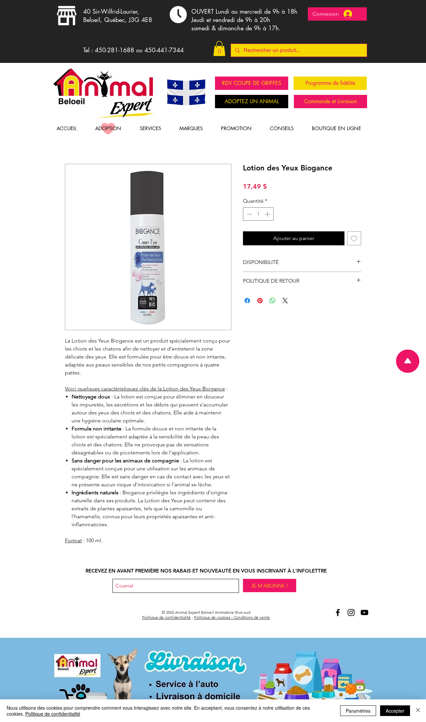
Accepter (395, 710)
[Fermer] (418, 711)
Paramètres (358, 710)
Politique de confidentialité (166, 617)
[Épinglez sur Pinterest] (260, 301)
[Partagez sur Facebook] (247, 301)
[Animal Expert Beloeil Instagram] (351, 612)
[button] (219, 48)
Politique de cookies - (214, 617)
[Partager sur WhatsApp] (273, 301)
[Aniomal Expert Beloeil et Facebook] (337, 612)
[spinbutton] (258, 214)
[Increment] (268, 214)
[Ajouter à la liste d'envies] (354, 238)
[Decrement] (248, 214)
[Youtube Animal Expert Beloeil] (364, 612)
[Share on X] (285, 301)
